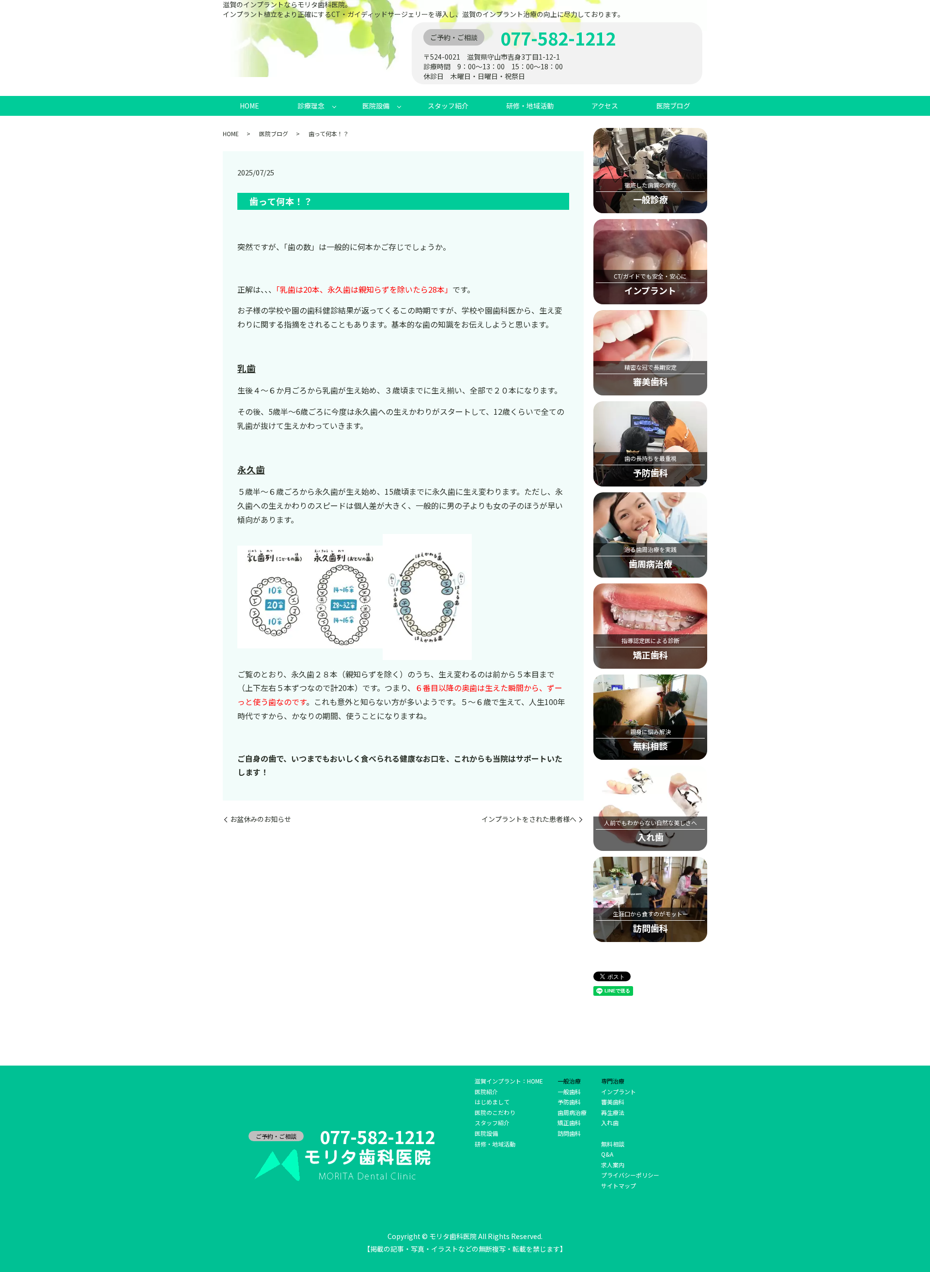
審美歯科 (612, 1102)
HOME (249, 105)
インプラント (618, 1091)
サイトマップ (618, 1185)
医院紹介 (486, 1091)
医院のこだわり (495, 1112)
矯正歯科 (569, 1122)
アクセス (604, 105)
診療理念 (311, 105)
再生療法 (612, 1112)
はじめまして (492, 1102)
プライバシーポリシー (630, 1175)
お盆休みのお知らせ (260, 819)
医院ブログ (673, 105)
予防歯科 (569, 1102)
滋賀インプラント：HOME (509, 1081)
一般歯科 (569, 1091)
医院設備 (375, 105)
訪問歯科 (569, 1133)
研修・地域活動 (530, 105)
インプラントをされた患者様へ (528, 819)
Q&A (607, 1154)
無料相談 (612, 1144)
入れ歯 (610, 1122)
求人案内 (612, 1165)
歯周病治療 (572, 1112)
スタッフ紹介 (448, 105)
